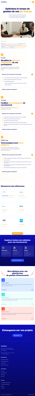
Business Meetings (4, 361)
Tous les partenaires (16, 233)
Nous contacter (16, 335)
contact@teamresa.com (6, 382)
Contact (2, 376)
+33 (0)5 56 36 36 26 (5, 384)
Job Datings (3, 363)
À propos (2, 371)
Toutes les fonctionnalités (16, 260)
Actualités (3, 374)
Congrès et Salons (4, 359)
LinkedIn (2, 386)
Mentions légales (31, 394)
